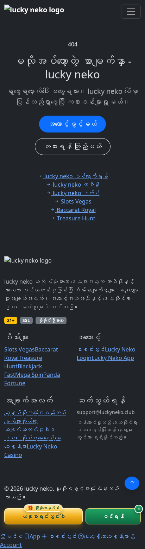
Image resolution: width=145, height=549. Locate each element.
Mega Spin (29, 375)
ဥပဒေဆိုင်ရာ (21, 438)
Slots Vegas (19, 349)
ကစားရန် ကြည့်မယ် (73, 146)
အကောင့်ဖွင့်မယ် (72, 124)
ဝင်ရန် (113, 516)
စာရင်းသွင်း (91, 349)
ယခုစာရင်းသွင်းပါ (43, 514)
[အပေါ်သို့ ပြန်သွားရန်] (132, 483)
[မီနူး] (131, 12)
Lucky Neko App (113, 358)
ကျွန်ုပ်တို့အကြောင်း (24, 412)
